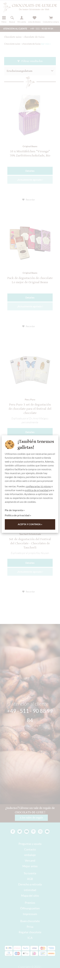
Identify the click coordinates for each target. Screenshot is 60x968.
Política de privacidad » (18, 515)
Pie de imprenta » (15, 510)
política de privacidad (36, 490)
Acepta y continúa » (30, 524)
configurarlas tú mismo (38, 486)
